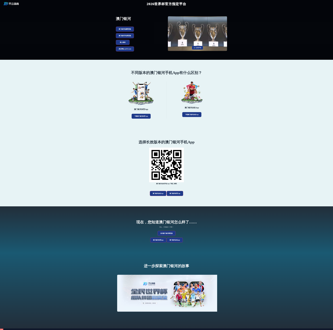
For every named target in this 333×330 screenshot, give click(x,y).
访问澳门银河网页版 (166, 233)
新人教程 (122, 42)
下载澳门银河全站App (192, 114)
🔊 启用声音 (197, 47)
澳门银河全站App (158, 193)
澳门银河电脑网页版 (125, 29)
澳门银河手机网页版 (125, 35)
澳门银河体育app (158, 240)
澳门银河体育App (175, 193)
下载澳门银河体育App (141, 116)
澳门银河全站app (175, 240)
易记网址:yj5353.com (125, 49)
